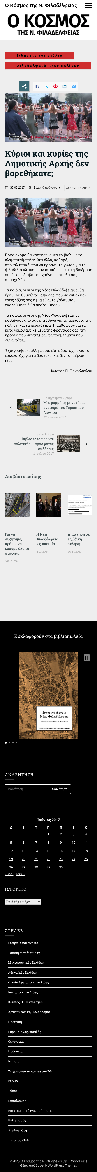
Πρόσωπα (15, 1051)
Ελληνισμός (17, 1120)
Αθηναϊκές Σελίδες (22, 972)
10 (73, 842)
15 (48, 851)
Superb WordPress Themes (56, 1165)
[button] (87, 657)
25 (86, 859)
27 (23, 867)
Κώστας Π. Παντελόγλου (26, 1002)
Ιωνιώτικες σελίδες (23, 992)
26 (11, 867)
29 (48, 867)
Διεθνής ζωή (17, 1130)
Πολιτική (15, 1022)
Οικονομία (16, 1041)
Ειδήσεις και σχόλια (39, 55)
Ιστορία (13, 1061)
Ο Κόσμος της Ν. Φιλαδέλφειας (41, 5)
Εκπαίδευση (17, 1100)
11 (86, 842)
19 (11, 859)
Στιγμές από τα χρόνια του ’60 (30, 1071)
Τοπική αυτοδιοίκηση (24, 953)
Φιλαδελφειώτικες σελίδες (48, 65)
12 (11, 851)
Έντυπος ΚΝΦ (18, 1140)
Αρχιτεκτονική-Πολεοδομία (29, 1012)
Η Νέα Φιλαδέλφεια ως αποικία (47, 539)
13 (23, 851)
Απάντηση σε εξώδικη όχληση (79, 539)
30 (61, 867)
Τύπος (12, 1091)
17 (73, 851)
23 (61, 859)
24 (73, 859)
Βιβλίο (13, 1081)
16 (61, 851)
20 (23, 859)
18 (86, 851)
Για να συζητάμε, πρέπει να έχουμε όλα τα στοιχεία (17, 543)
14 (36, 851)
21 (36, 859)
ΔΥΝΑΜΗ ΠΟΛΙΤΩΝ (78, 187)
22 (48, 859)
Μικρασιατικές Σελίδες (26, 962)
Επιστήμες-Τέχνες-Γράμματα (30, 1110)
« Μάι (9, 874)
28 (36, 867)
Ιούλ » (20, 874)
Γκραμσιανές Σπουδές (24, 1031)
